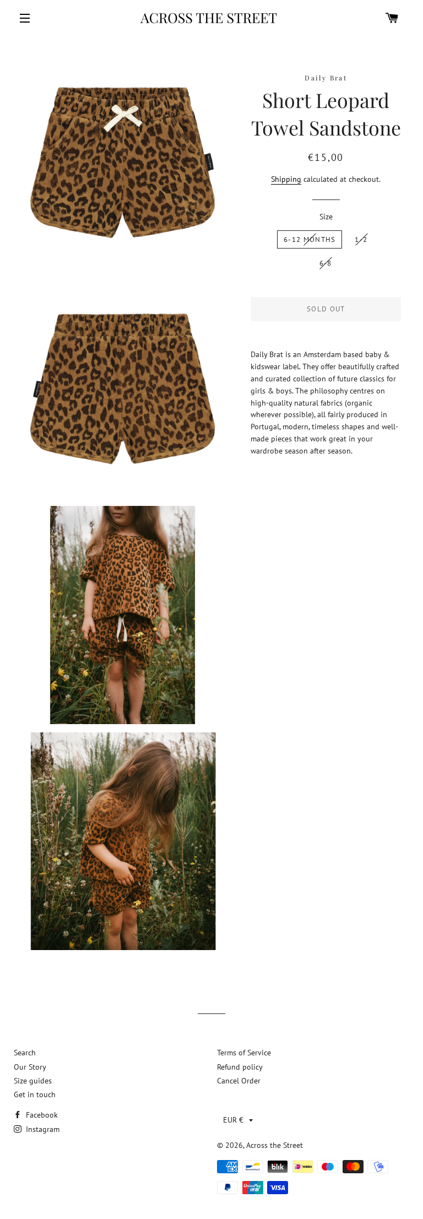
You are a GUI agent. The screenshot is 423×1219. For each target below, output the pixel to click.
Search (25, 1053)
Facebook (41, 1115)
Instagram (41, 1129)
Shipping (286, 179)
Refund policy (240, 1067)
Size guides (33, 1081)
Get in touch (35, 1094)
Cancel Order (239, 1081)
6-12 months (309, 239)
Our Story (30, 1067)
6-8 (325, 263)
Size (326, 217)
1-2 (361, 239)
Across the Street (274, 1145)
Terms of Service (244, 1053)
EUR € (233, 1120)
